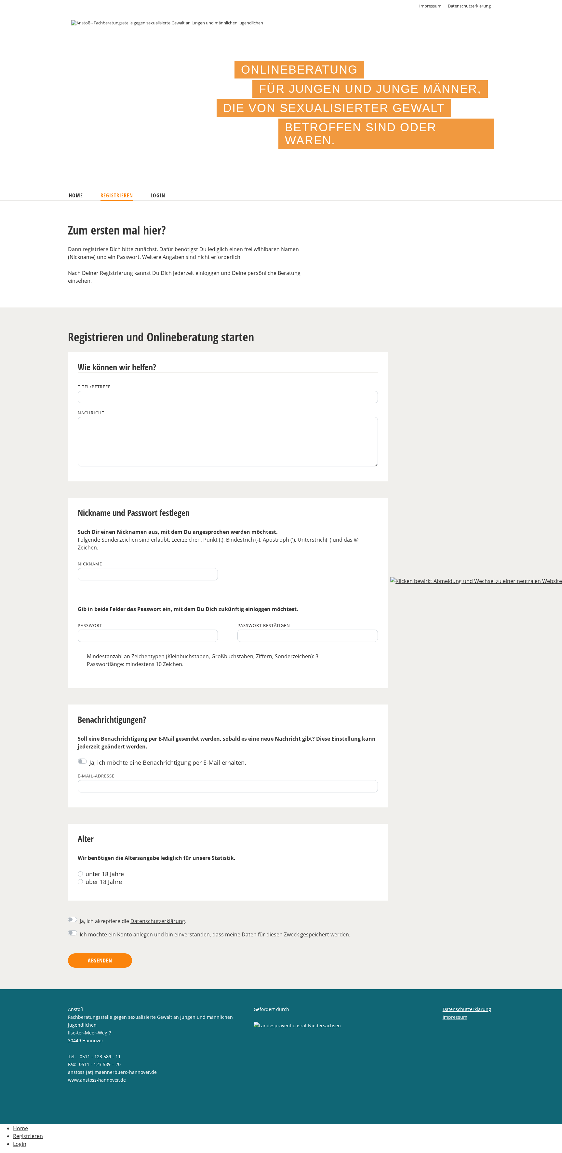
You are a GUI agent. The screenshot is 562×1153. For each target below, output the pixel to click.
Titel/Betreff (94, 387)
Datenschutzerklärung (469, 6)
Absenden (100, 960)
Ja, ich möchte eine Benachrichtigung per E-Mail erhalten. (167, 762)
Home (76, 195)
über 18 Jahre (104, 882)
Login (158, 195)
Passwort (90, 625)
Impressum (430, 6)
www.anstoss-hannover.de (97, 1080)
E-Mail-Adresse (96, 776)
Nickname (90, 564)
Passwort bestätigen (263, 625)
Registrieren (116, 195)
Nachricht (91, 413)
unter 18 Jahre (105, 874)
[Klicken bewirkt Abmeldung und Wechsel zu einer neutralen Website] (476, 580)
